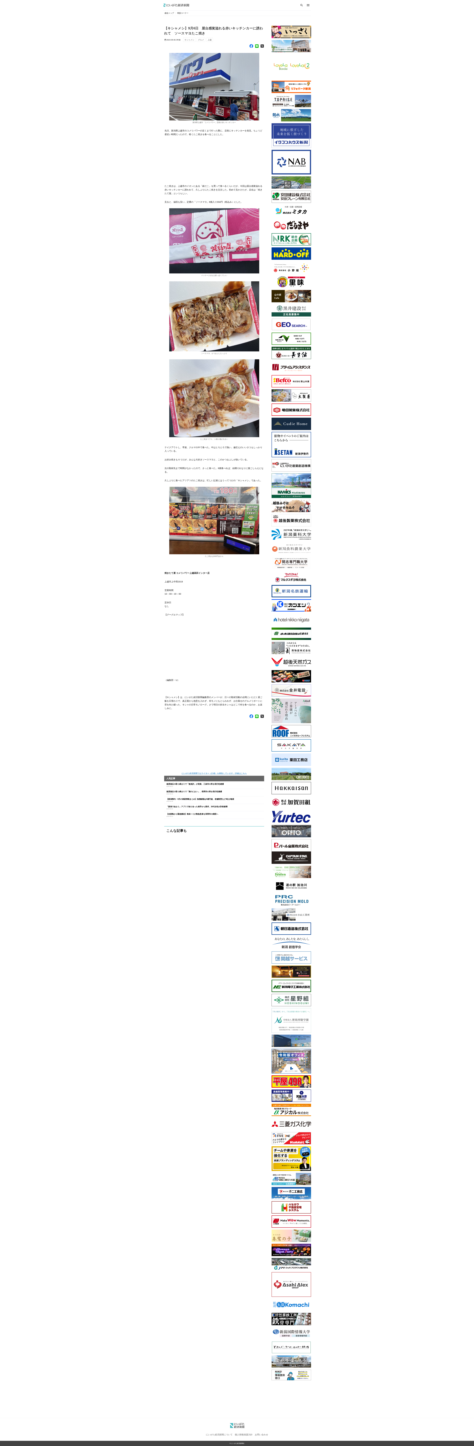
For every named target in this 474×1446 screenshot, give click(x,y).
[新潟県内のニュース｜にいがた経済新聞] (176, 5)
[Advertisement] (214, 159)
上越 (210, 40)
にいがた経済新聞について (219, 1434)
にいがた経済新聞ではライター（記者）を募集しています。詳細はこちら (214, 773)
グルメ (201, 40)
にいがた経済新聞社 (237, 1443)
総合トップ (169, 13)
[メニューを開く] (308, 5)
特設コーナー (182, 13)
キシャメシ (189, 40)
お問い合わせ (261, 1434)
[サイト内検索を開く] (301, 5)
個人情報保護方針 (244, 1434)
